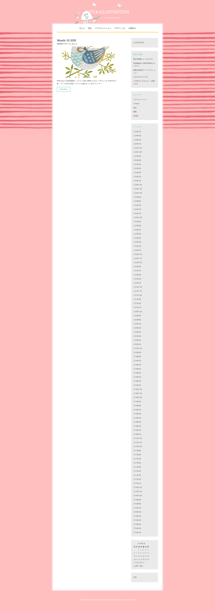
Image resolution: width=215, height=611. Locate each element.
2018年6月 (137, 414)
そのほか (136, 103)
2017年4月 (137, 471)
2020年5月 (137, 332)
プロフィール (119, 28)
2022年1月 (137, 283)
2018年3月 (137, 426)
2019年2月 (137, 381)
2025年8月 (137, 160)
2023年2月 (137, 246)
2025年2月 (137, 176)
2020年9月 (137, 316)
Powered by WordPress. (91, 600)
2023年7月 (137, 230)
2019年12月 (137, 348)
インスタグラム (138, 42)
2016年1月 (137, 532)
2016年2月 (137, 528)
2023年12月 (137, 217)
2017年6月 (137, 463)
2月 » (141, 566)
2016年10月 (137, 495)
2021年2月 (137, 303)
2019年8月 (137, 356)
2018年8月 (137, 405)
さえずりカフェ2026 (140, 77)
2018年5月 (137, 418)
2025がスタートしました (67, 44)
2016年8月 (137, 504)
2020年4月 (137, 336)
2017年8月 (137, 455)
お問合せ (132, 28)
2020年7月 (137, 324)
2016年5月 (137, 516)
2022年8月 (137, 266)
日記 (90, 28)
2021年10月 (137, 295)
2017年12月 (137, 438)
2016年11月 (137, 491)
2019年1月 (137, 385)
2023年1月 (137, 250)
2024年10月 (137, 193)
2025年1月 (137, 181)
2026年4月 (137, 140)
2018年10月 (137, 397)
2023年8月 (137, 226)
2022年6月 (137, 275)
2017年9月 (137, 451)
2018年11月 (137, 393)
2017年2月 (137, 479)
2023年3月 (137, 242)
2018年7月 (137, 410)
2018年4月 (137, 422)
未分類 (135, 116)
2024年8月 (137, 201)
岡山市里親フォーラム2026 (143, 59)
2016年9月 (137, 500)
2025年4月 (137, 172)
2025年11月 (137, 148)
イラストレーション (103, 28)
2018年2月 (137, 430)
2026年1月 (137, 144)
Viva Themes (129, 600)
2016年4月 (137, 520)
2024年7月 (137, 205)
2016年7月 (137, 508)
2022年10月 (137, 262)
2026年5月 (137, 136)
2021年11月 (137, 291)
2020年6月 (137, 328)
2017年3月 (137, 475)
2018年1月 (137, 434)
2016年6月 (137, 512)
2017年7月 (137, 459)
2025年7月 (137, 164)
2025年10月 (137, 152)
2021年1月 (137, 307)
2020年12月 (137, 311)
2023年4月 (137, 238)
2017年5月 (137, 467)
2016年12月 (137, 487)
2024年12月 (137, 185)
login (135, 577)
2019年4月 (137, 373)
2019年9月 (137, 352)
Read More (64, 89)
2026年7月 (137, 132)
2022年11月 (137, 258)
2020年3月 (137, 340)
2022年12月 (137, 254)
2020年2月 (137, 344)
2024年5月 (137, 209)
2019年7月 (137, 361)
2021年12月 (137, 287)
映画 (135, 112)
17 (143, 556)
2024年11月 (137, 189)
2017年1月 (137, 483)
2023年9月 (137, 222)
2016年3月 (137, 524)
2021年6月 (137, 299)
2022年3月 (137, 279)
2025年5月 (137, 168)
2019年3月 (137, 377)
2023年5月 (137, 234)
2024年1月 (137, 213)
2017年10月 (137, 446)
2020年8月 (137, 320)
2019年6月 (137, 365)
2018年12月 (137, 389)
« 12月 (135, 566)
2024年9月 (137, 197)
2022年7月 (137, 271)
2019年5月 (137, 369)
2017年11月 (137, 442)
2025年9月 (137, 156)
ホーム (82, 28)
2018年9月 (137, 401)
